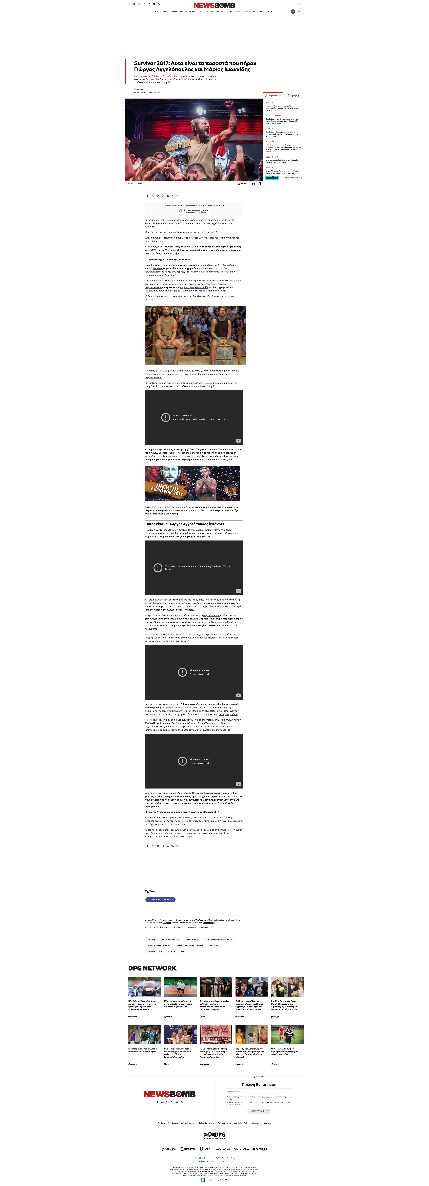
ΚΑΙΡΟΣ (239, 12)
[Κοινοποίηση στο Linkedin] (167, 195)
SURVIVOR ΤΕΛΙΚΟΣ (155, 952)
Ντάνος (190, 507)
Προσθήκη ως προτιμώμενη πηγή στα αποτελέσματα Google (196, 211)
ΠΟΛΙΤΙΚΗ (183, 12)
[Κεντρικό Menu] (300, 11)
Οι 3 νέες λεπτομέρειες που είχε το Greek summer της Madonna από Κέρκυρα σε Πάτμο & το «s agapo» (214, 1005)
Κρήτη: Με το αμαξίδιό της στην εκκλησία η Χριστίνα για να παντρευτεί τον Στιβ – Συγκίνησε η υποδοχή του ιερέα (282, 173)
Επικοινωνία (256, 1123)
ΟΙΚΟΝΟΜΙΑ (193, 12)
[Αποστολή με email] (177, 195)
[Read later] (260, 183)
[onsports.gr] (187, 1149)
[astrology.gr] (223, 1149)
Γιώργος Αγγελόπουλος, (166, 76)
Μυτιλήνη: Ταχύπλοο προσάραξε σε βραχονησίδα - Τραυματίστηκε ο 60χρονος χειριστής (282, 108)
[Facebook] (129, 4)
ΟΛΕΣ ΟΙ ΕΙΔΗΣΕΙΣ (161, 12)
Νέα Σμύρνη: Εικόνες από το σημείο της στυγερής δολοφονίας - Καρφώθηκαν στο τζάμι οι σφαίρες (282, 134)
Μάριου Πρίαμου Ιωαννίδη (194, 287)
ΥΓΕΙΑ (202, 12)
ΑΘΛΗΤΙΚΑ (219, 12)
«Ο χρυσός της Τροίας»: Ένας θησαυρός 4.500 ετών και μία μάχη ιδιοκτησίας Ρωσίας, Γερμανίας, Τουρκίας (213, 1052)
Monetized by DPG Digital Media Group (222, 1158)
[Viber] (139, 4)
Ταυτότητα (161, 1123)
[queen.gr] (205, 1149)
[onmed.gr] (259, 1149)
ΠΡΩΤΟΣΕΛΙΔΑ (249, 12)
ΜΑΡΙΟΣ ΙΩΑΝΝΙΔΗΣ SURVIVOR (159, 945)
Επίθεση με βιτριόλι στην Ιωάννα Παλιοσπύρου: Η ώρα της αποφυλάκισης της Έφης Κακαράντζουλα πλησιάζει (249, 1005)
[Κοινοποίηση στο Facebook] (147, 195)
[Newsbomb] (170, 1094)
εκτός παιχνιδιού (228, 714)
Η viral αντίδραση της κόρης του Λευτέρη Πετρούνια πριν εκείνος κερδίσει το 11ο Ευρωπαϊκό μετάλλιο (177, 1052)
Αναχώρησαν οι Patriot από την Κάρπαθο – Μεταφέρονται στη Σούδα (282, 161)
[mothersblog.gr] (241, 1149)
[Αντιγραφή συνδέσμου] (254, 183)
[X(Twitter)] (134, 4)
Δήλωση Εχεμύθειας (188, 1123)
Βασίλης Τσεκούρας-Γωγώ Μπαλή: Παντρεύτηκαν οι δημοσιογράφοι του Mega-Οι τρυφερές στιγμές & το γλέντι (285, 1005)
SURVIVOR (151, 939)
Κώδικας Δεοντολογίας (207, 1123)
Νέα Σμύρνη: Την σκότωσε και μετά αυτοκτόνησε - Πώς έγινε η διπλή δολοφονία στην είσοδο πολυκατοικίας (142, 1005)
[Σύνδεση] (293, 11)
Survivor (150, 79)
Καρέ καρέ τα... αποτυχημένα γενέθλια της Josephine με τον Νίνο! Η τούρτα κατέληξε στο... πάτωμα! (250, 1052)
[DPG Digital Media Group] (214, 1136)
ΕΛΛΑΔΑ (174, 12)
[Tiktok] (149, 4)
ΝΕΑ (182, 952)
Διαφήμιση (267, 1123)
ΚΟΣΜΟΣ (210, 12)
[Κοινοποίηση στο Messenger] (157, 195)
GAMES (271, 12)
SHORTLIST (262, 12)
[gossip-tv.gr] (169, 1149)
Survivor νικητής (142, 76)
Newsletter (164, 927)
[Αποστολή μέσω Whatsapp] (162, 195)
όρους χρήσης (267, 1097)
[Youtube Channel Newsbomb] (154, 4)
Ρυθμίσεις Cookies (224, 1123)
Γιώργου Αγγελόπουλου (221, 265)
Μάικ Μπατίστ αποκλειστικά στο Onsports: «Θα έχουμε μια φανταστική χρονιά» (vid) (178, 1004)
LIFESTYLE (230, 12)
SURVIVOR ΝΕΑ (215, 945)
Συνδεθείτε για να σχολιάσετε (160, 899)
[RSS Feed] (159, 4)
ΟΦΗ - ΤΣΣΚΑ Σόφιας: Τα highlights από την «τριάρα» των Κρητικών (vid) (284, 1051)
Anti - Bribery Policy (241, 1123)
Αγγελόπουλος (211, 615)
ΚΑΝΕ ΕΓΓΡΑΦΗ (257, 1111)
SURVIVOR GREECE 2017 (170, 939)
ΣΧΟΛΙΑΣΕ (245, 184)
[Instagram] (144, 4)
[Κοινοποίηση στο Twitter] (152, 195)
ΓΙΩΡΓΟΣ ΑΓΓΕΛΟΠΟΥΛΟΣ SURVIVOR (219, 939)
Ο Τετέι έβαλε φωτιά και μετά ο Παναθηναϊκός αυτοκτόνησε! (142, 1050)
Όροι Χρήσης (173, 1123)
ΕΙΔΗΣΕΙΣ (171, 952)
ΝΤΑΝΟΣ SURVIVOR (192, 939)
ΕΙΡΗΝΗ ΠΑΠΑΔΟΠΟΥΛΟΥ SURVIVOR (190, 945)
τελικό (187, 79)
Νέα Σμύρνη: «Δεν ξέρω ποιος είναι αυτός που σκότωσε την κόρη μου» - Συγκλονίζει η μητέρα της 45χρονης (283, 121)
